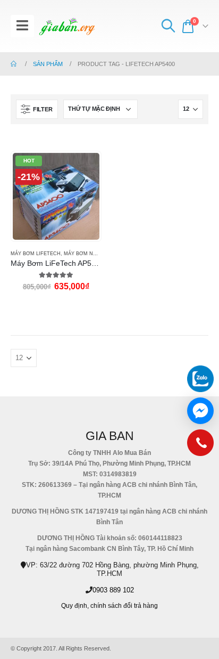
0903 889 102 (113, 590)
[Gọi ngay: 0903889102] (200, 445)
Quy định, (75, 605)
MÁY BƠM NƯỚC (84, 253)
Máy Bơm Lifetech (36, 253)
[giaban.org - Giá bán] (67, 26)
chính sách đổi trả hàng (124, 605)
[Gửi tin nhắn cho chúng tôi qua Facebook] (200, 410)
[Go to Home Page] (14, 64)
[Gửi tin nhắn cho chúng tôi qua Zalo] (200, 378)
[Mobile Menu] (22, 26)
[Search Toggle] (168, 26)
